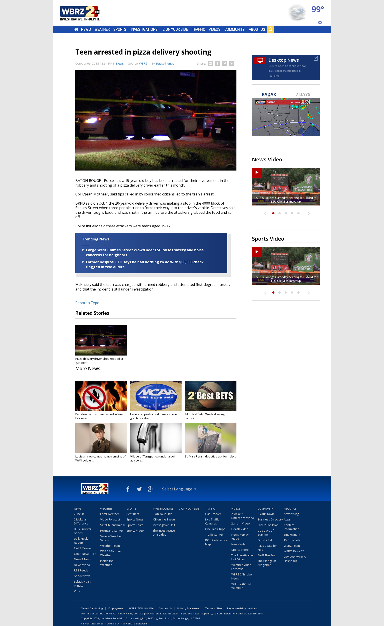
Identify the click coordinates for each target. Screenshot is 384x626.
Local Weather (109, 514)
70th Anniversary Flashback (295, 559)
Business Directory (270, 519)
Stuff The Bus (267, 555)
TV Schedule (292, 540)
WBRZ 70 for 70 (294, 551)
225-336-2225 (170, 613)
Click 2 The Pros (268, 525)
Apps (287, 519)
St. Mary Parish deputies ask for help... (210, 456)
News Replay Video (239, 537)
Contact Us (165, 608)
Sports (119, 29)
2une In (79, 514)
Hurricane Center (111, 530)
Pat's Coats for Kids (267, 548)
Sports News (135, 519)
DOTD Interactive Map (216, 542)
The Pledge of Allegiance (267, 563)
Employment (292, 535)
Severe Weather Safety (111, 538)
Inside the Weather (107, 563)
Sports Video (135, 530)
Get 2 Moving (82, 548)
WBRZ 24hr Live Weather (110, 553)
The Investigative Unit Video (164, 532)
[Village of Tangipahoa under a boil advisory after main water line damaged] (156, 438)
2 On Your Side (175, 29)
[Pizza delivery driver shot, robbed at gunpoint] (101, 340)
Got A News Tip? (85, 554)
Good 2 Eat (265, 540)
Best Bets (132, 514)
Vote (77, 591)
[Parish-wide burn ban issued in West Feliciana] (101, 396)
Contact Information (291, 527)
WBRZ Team (292, 546)
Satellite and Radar (112, 525)
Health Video (239, 529)
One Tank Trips (215, 529)
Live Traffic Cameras (212, 521)
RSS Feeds (81, 570)
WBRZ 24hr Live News (241, 576)
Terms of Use (213, 608)
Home (76, 29)
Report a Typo (87, 302)
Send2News (82, 576)
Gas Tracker (213, 514)
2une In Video (240, 523)
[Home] (85, 12)
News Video (82, 565)
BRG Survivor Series (82, 531)
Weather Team (110, 546)
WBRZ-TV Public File (141, 608)
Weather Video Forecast (241, 567)
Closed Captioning (92, 608)
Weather (102, 29)
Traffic (198, 29)
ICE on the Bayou (164, 519)
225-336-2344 (255, 613)
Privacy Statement (188, 608)
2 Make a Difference (81, 521)
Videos (214, 29)
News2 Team (82, 559)
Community (234, 29)
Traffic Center (214, 535)
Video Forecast (110, 519)
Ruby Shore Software (134, 623)
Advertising (291, 514)
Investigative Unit (164, 525)
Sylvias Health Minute (83, 583)
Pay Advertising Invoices (242, 608)
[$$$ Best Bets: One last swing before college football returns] (210, 396)
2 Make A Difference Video (242, 516)
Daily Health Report (82, 541)
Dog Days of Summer (266, 532)
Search (270, 29)
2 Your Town (266, 514)
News (86, 29)
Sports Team (134, 525)
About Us (257, 29)
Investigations (144, 29)
